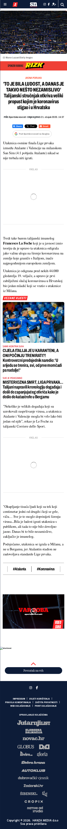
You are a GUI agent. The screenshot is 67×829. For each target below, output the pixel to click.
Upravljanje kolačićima (33, 715)
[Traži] (62, 4)
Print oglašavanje (46, 706)
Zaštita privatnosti (46, 702)
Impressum (19, 699)
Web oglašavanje (20, 706)
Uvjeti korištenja (39, 699)
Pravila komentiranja (18, 702)
